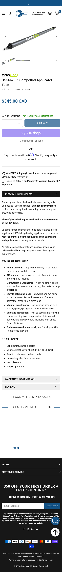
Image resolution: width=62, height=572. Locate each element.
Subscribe (52, 506)
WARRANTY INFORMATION (20, 379)
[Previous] (5, 36)
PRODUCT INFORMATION (19, 193)
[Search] (9, 13)
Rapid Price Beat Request (39, 116)
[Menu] (3, 13)
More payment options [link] (31, 140)
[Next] (56, 36)
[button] (56, 13)
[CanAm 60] (8, 60)
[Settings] (50, 13)
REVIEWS (10, 386)
